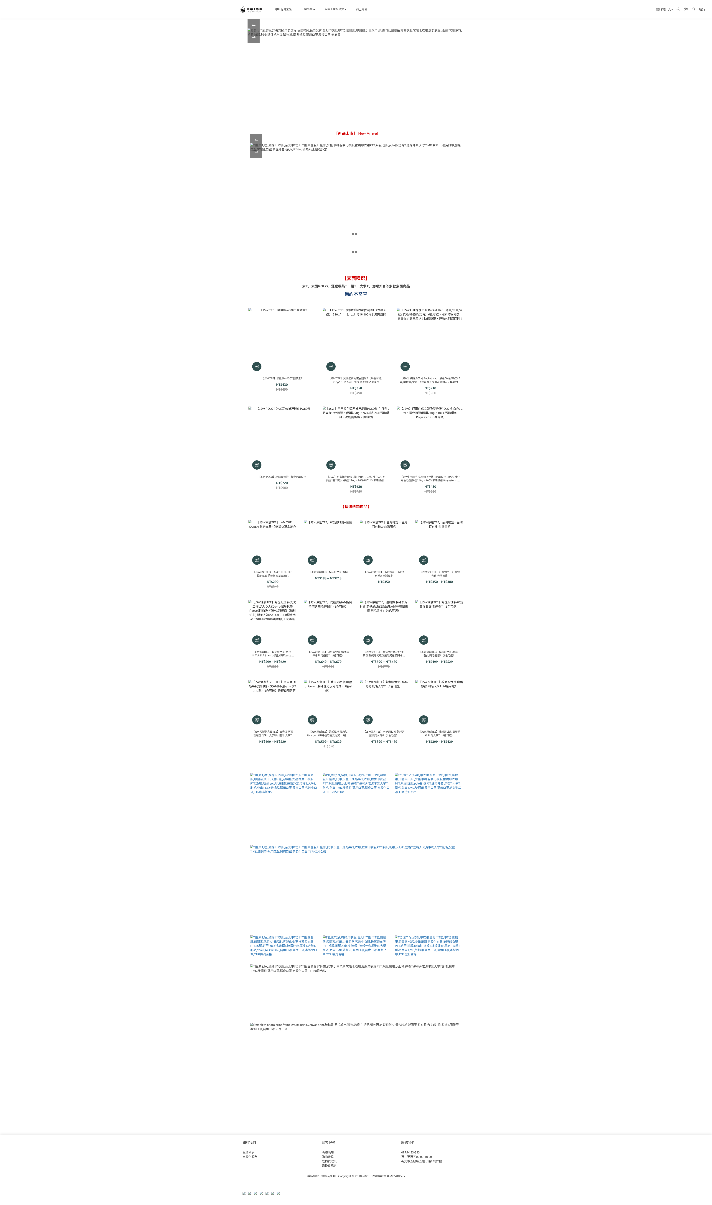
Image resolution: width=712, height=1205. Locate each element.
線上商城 (361, 9)
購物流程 (328, 1156)
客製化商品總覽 (334, 9)
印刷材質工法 (283, 9)
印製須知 (307, 9)
